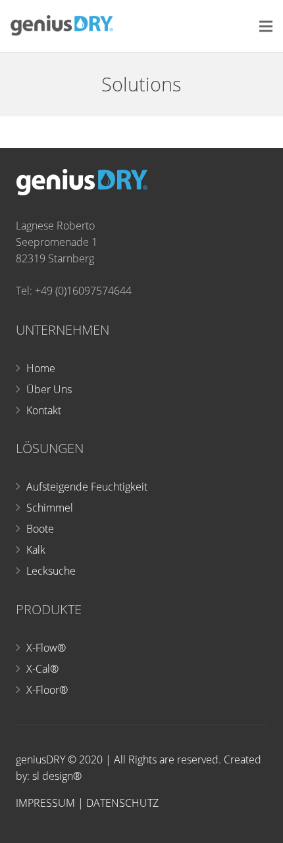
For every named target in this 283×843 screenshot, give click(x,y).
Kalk (35, 549)
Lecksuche (51, 571)
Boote (40, 528)
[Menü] (266, 26)
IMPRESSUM (45, 803)
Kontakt (43, 410)
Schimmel (49, 507)
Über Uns (49, 389)
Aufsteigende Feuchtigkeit (86, 486)
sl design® (57, 776)
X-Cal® (42, 669)
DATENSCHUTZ (122, 803)
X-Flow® (46, 647)
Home (40, 368)
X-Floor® (47, 690)
